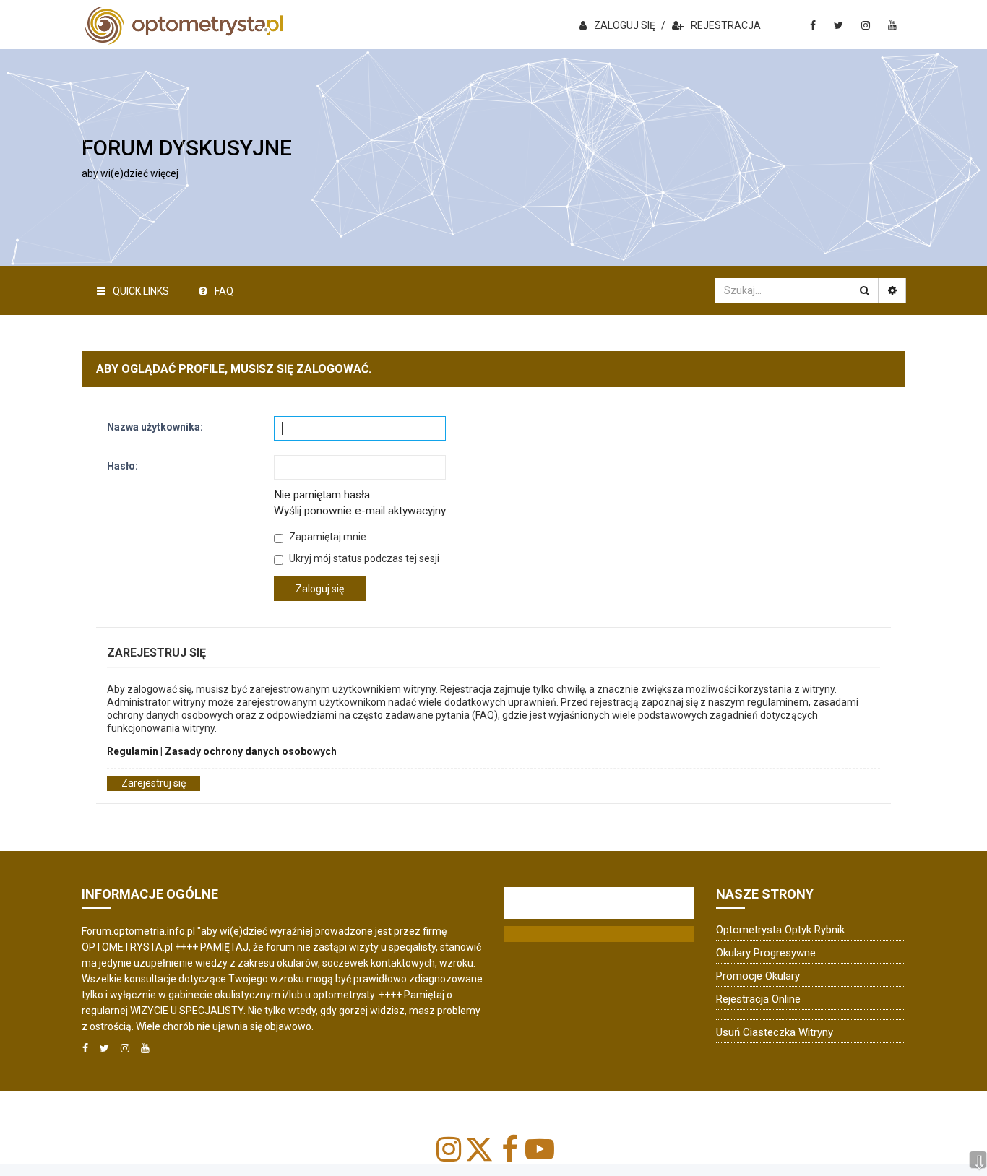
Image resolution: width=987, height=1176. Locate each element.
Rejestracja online (758, 999)
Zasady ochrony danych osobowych (251, 751)
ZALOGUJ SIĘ (624, 25)
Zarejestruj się (153, 783)
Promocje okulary (758, 975)
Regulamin (132, 751)
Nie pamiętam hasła (322, 494)
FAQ (224, 291)
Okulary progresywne (766, 952)
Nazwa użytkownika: (155, 427)
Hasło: (122, 466)
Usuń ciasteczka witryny (774, 1032)
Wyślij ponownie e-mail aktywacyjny (360, 510)
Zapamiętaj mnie (326, 536)
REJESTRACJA (726, 25)
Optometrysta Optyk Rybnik (780, 929)
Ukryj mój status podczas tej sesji (363, 558)
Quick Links (141, 291)
